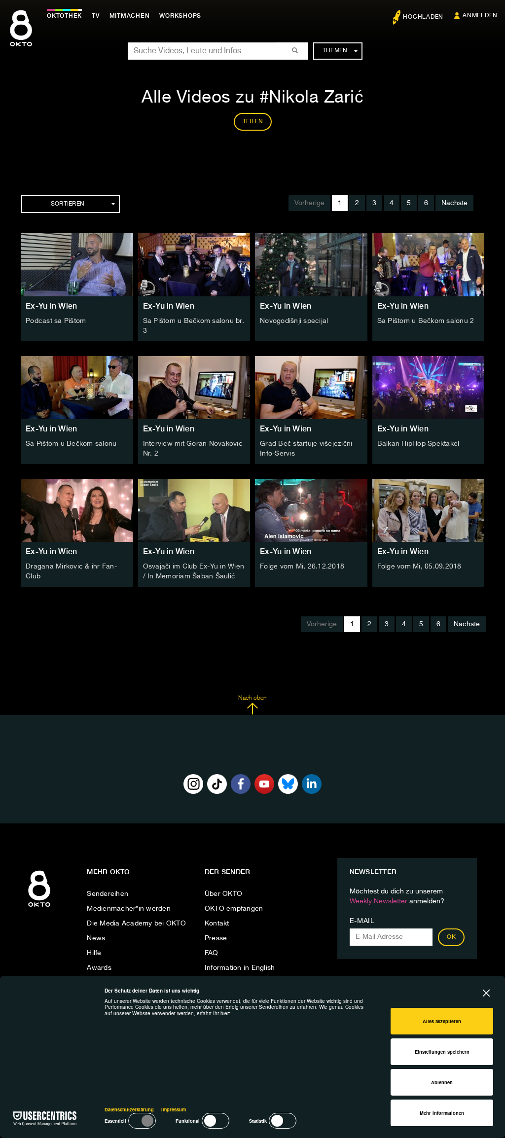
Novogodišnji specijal (294, 321)
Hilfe (94, 953)
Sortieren (67, 204)
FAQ (211, 953)
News (96, 938)
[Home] (39, 907)
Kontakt (217, 923)
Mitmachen (129, 15)
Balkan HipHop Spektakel (418, 443)
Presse (216, 938)
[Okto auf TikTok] (217, 784)
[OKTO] (21, 37)
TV (96, 15)
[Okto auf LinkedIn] (312, 784)
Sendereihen (107, 893)
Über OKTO (223, 893)
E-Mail (362, 921)
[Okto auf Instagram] (193, 784)
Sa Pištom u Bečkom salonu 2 (425, 321)
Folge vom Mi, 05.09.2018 (419, 566)
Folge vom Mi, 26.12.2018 (302, 566)
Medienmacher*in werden (129, 908)
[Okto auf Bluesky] (288, 784)
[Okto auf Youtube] (264, 784)
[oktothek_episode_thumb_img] (77, 264)
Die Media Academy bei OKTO (136, 923)
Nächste (454, 203)
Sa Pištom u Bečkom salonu (71, 443)
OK (451, 937)
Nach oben (252, 698)
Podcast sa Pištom (56, 321)
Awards (99, 967)
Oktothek (64, 15)
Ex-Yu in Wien (51, 306)
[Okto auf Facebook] (241, 784)
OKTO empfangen (234, 908)
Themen (335, 51)
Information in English (240, 967)
